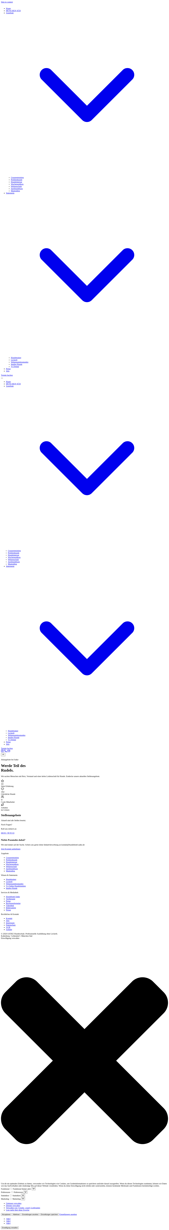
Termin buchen (7, 375)
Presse (8, 910)
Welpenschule (16, 186)
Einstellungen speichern (49, 1214)
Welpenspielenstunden (19, 362)
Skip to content (7, 2)
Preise (8, 369)
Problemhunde (16, 180)
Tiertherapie (10, 899)
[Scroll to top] (3, 754)
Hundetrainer (16, 358)
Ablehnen (16, 1214)
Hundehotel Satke (13, 897)
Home (8, 8)
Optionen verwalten (13, 1203)
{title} (8, 1219)
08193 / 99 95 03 (7, 833)
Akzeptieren (6, 1214)
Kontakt (9, 918)
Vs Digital (15, 367)
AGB (8, 927)
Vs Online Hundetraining (16, 886)
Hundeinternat (16, 182)
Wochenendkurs (17, 184)
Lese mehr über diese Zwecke (17, 1210)
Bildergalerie (11, 908)
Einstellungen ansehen (30, 1214)
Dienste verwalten (13, 1206)
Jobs (7, 371)
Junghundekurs (17, 189)
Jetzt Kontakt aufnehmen (10, 849)
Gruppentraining (17, 177)
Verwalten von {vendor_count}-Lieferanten (23, 1208)
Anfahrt (9, 929)
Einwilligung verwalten (10, 1228)
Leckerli (14, 360)
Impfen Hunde (16, 364)
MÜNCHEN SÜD (13, 11)
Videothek (10, 906)
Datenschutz (11, 925)
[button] (84, 1061)
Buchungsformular (13, 903)
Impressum (10, 923)
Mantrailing (15, 191)
